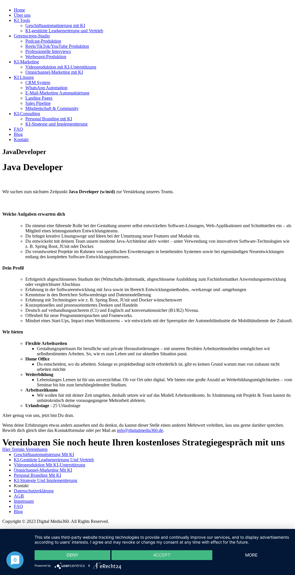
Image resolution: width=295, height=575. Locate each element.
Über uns (22, 15)
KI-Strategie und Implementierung (56, 124)
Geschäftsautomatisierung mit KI (55, 25)
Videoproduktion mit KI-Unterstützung (60, 66)
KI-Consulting (27, 113)
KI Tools (22, 20)
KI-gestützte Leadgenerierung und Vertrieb (64, 30)
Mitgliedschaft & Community (52, 108)
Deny (72, 555)
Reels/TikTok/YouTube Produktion (57, 46)
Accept (162, 555)
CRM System (37, 82)
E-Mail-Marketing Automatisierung (57, 92)
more (251, 555)
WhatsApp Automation (46, 87)
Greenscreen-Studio (32, 35)
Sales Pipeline (38, 103)
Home (19, 9)
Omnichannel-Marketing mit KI (54, 72)
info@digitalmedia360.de (140, 430)
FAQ (18, 129)
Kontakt (21, 139)
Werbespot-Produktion (45, 56)
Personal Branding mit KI (48, 118)
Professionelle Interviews (48, 51)
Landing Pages (38, 98)
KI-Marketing (26, 61)
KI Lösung (24, 77)
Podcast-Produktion (43, 41)
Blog (18, 134)
